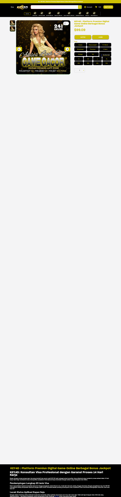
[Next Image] (67, 49)
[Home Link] (22, 7)
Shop (12, 7)
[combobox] (54, 7)
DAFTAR (83, 37)
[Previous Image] (19, 49)
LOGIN (100, 37)
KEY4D (57, 496)
